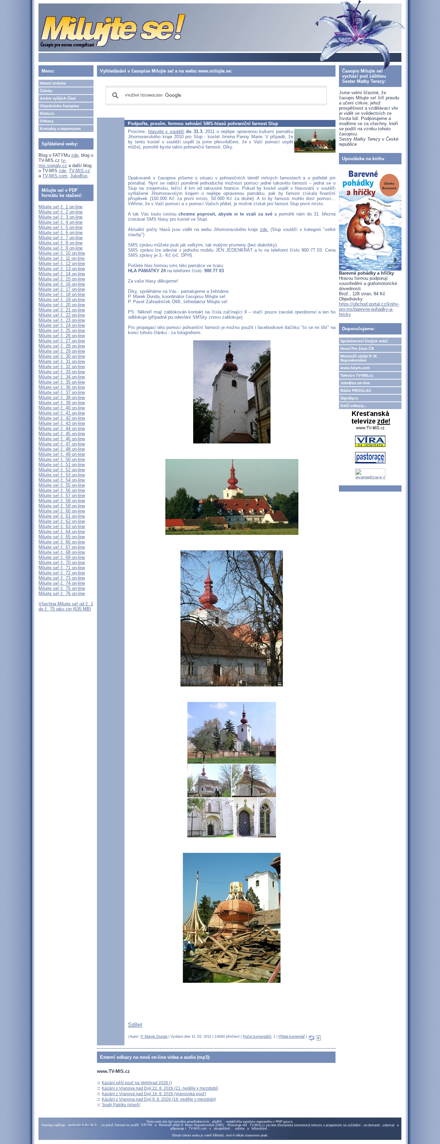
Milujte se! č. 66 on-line (61, 541)
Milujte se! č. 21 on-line (61, 309)
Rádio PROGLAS (355, 390)
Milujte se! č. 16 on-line (61, 284)
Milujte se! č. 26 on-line (61, 335)
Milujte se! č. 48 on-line (61, 449)
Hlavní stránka (53, 83)
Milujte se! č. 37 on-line (61, 392)
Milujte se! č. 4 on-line (60, 222)
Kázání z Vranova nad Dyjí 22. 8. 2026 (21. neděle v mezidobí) (160, 1088)
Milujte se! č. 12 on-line (61, 263)
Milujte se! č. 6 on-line (60, 232)
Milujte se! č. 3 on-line (60, 217)
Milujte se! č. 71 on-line (61, 567)
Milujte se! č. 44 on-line (61, 428)
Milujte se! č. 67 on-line (61, 547)
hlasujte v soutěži (166, 131)
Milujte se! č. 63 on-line (61, 526)
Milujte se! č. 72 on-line (61, 572)
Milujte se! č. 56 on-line (61, 490)
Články (46, 91)
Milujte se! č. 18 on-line (61, 294)
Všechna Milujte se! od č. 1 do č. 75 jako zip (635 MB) (65, 606)
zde (74, 155)
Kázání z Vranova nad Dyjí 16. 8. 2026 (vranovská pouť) (154, 1093)
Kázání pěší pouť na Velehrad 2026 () (137, 1082)
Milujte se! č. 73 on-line (61, 578)
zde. (264, 229)
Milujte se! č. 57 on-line (61, 495)
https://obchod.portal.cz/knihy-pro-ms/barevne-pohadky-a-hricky (369, 309)
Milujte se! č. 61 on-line (61, 516)
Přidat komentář (291, 1036)
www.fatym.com (355, 368)
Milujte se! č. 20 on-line (61, 304)
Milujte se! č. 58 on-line (61, 500)
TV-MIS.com (54, 175)
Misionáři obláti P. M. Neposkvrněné (358, 358)
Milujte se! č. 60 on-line (61, 511)
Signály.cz (349, 398)
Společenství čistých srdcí (364, 341)
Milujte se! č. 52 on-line (61, 469)
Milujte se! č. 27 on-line (61, 340)
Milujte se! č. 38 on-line (61, 397)
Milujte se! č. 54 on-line (61, 480)
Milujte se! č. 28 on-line (61, 346)
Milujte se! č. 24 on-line (61, 325)
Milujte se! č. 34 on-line (61, 377)
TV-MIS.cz (79, 170)
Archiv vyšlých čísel (58, 98)
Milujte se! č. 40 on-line (61, 407)
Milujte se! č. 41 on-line (61, 413)
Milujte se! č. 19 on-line (61, 299)
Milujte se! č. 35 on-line (61, 382)
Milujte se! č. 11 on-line (61, 258)
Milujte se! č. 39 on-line (61, 402)
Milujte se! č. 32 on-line (61, 366)
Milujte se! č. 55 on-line (61, 485)
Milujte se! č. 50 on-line (61, 459)
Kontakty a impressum (60, 128)
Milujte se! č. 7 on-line (60, 237)
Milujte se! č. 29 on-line (61, 351)
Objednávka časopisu (59, 106)
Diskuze (47, 113)
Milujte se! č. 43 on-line (61, 423)
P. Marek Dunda (154, 1036)
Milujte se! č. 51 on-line (61, 464)
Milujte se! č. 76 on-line (61, 593)
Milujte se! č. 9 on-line (60, 248)
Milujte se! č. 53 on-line (61, 474)
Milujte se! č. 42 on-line (61, 418)
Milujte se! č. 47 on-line (61, 444)
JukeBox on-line (355, 383)
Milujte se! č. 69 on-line (61, 557)
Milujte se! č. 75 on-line (61, 588)
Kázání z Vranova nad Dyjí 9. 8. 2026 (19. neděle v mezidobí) (159, 1099)
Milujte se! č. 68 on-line (61, 552)
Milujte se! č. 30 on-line (61, 356)
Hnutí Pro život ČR (357, 348)
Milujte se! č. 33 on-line (61, 371)
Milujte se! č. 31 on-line (61, 361)
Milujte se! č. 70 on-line (61, 562)
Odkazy (47, 121)
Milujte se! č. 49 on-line (61, 454)
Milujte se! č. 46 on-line (61, 438)
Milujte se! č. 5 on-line (60, 227)
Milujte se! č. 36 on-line (61, 387)
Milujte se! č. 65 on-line (61, 536)
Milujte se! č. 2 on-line (60, 211)
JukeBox (79, 175)
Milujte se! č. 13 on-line (61, 268)
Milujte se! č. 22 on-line (61, 315)
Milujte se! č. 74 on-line (61, 583)
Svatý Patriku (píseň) (121, 1104)
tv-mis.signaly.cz (52, 163)
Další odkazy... (353, 406)
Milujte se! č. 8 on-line (60, 242)
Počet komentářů (257, 1036)
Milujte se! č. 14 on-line (61, 273)
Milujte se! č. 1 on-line (60, 206)
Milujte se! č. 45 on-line (61, 433)
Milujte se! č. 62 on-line (61, 521)
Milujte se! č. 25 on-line (61, 330)
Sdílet (135, 1025)
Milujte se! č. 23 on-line (61, 320)
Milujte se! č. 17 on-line (61, 289)
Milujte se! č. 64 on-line (61, 531)
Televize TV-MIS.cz (356, 375)
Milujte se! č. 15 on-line (61, 279)
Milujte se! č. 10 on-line (61, 253)
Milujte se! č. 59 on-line (61, 505)
